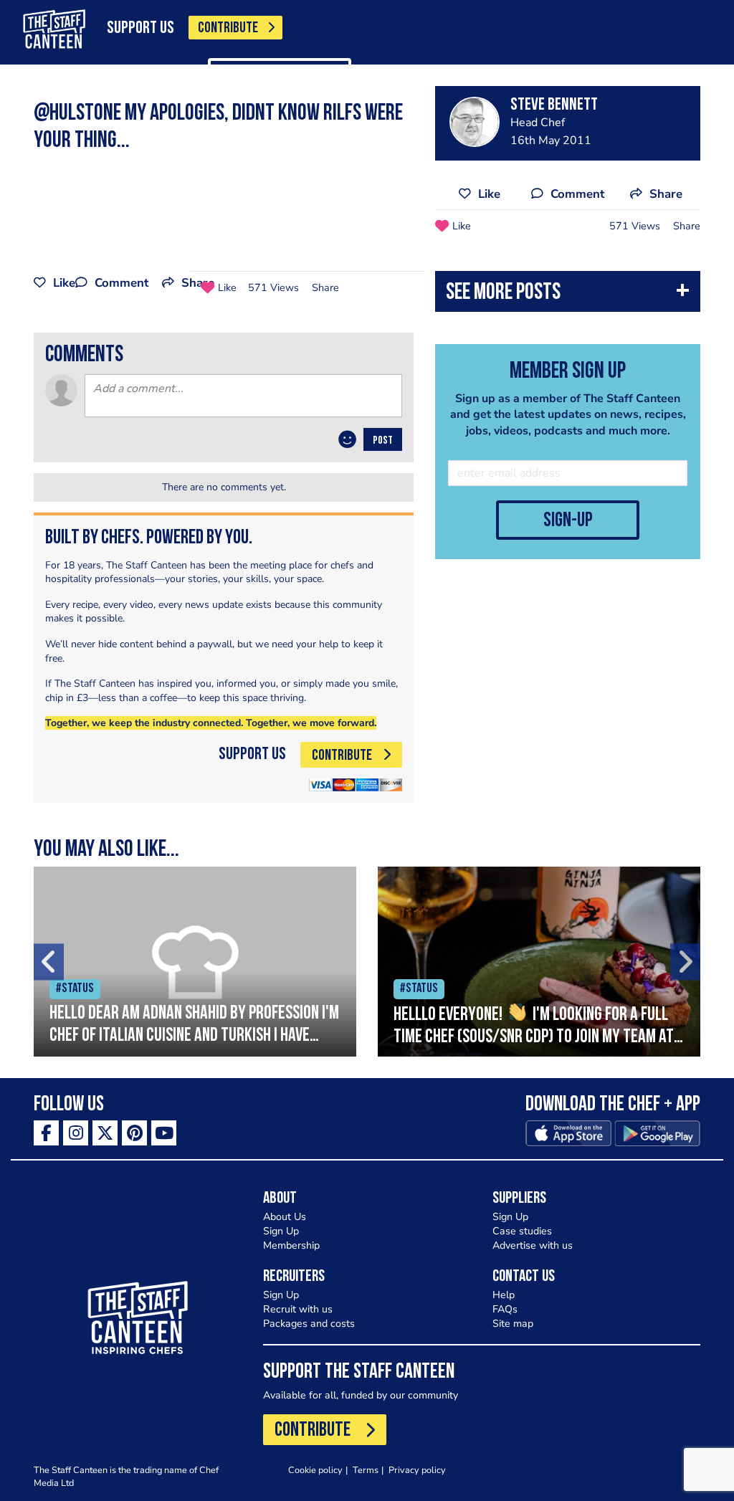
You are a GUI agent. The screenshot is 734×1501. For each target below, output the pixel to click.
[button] (568, 295)
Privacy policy (417, 1470)
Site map (512, 1323)
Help (503, 1295)
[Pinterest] (134, 1132)
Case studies (522, 1231)
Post (383, 441)
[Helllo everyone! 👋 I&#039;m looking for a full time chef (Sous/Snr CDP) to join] (539, 962)
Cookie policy (315, 1470)
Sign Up (281, 1231)
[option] (195, 962)
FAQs (505, 1309)
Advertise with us (532, 1245)
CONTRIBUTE (228, 28)
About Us (284, 1217)
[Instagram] (75, 1132)
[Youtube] (163, 1132)
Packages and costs (309, 1323)
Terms (365, 1470)
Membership (291, 1245)
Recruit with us (298, 1309)
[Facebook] (46, 1132)
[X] (105, 1132)
